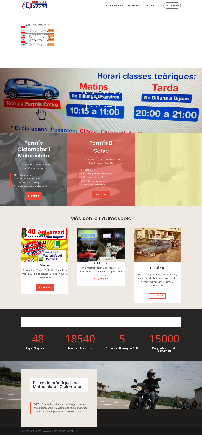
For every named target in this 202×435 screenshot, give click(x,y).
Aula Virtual (172, 5)
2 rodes (33, 195)
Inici (100, 5)
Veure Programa (101, 106)
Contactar (151, 5)
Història (157, 295)
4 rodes (100, 194)
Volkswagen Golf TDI (101, 163)
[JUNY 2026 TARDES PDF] (37, 46)
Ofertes (44, 287)
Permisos (133, 5)
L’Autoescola (113, 5)
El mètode (101, 279)
